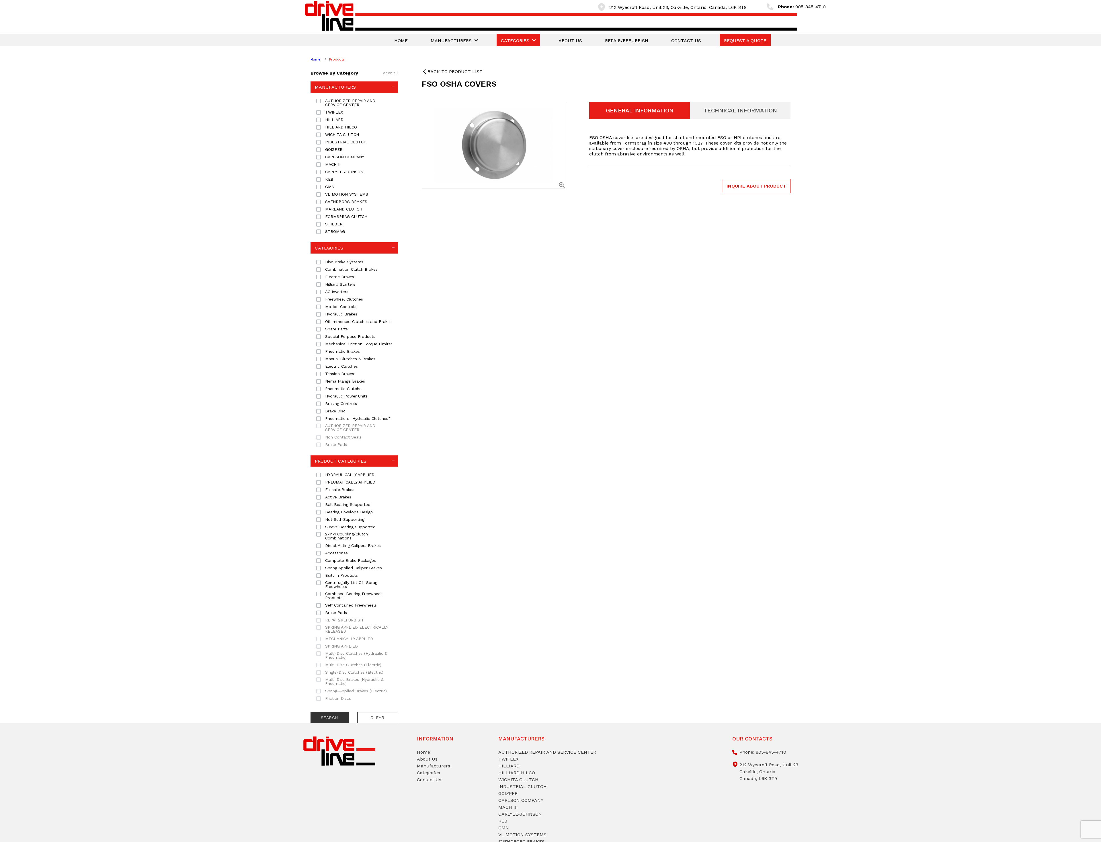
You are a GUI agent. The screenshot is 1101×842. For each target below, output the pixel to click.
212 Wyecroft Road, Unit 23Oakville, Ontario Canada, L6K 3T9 (768, 771)
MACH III (508, 807)
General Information (640, 110)
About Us (427, 759)
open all (390, 73)
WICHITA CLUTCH (518, 779)
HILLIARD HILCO (516, 772)
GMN (503, 828)
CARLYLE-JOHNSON (520, 814)
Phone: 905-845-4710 (762, 752)
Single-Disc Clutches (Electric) (354, 672)
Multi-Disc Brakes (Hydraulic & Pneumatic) (354, 681)
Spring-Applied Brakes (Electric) (356, 691)
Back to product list (455, 71)
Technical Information (740, 110)
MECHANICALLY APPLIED (349, 639)
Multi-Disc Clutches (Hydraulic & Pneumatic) (356, 655)
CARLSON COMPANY (520, 800)
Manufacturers (433, 766)
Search (329, 717)
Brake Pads (336, 445)
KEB (502, 821)
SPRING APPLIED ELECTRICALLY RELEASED (356, 629)
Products (337, 59)
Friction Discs (338, 698)
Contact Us (429, 779)
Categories (428, 772)
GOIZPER (508, 793)
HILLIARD (509, 766)
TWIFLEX (508, 759)
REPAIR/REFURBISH (344, 620)
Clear (377, 717)
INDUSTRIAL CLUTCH (522, 786)
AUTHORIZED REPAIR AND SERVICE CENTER (350, 428)
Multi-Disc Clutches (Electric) (353, 665)
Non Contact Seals (343, 437)
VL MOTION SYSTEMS (522, 834)
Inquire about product (756, 186)
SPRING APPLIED (341, 646)
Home (316, 59)
